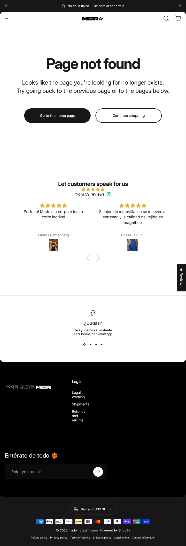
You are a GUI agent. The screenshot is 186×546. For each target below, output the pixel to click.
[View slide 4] (102, 345)
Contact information (143, 537)
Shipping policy (102, 537)
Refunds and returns (78, 415)
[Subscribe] (98, 472)
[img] (93, 189)
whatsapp (104, 334)
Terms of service (80, 537)
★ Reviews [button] (181, 277)
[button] (89, 258)
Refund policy (39, 537)
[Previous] (6, 6)
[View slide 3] (96, 345)
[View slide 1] (84, 345)
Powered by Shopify (115, 530)
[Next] (179, 6)
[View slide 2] (90, 345)
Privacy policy (58, 537)
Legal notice (121, 537)
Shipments (80, 404)
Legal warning (78, 394)
